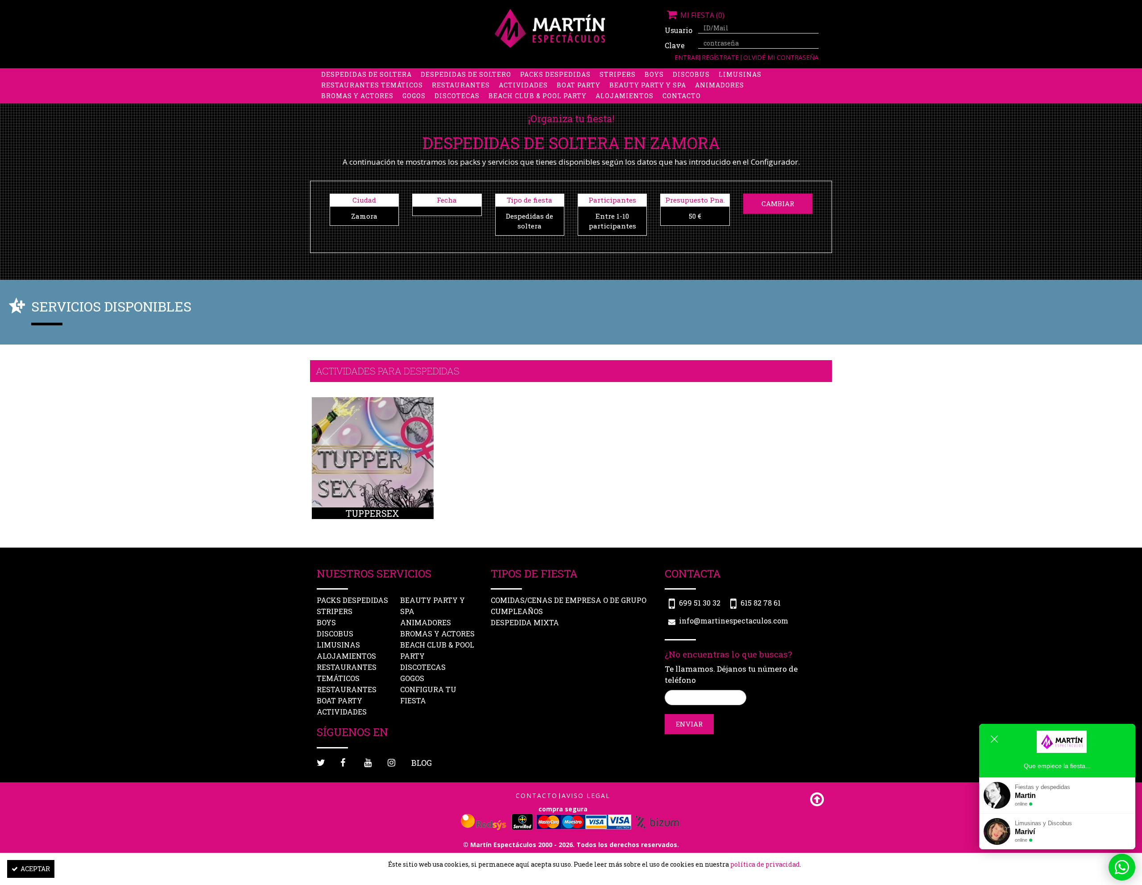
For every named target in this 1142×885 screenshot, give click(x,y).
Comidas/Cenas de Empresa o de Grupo (568, 600)
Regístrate (721, 57)
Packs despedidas (555, 74)
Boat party (578, 85)
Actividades (523, 85)
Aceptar (35, 868)
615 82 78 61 (761, 602)
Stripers (618, 74)
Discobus (691, 74)
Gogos (414, 95)
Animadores (719, 85)
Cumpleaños (517, 611)
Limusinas (740, 74)
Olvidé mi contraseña (781, 57)
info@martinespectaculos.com (733, 620)
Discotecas (457, 95)
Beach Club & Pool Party (537, 95)
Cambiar (777, 203)
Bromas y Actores (357, 95)
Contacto (681, 95)
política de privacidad (765, 864)
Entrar (686, 57)
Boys (654, 74)
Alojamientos (625, 95)
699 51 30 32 (699, 602)
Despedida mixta (525, 622)
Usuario (678, 30)
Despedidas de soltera (366, 74)
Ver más (373, 468)
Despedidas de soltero (466, 74)
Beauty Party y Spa (647, 85)
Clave (675, 45)
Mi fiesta (701, 15)
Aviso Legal (586, 795)
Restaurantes (461, 85)
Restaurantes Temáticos (372, 85)
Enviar (689, 723)
